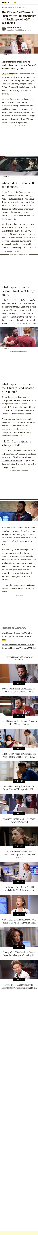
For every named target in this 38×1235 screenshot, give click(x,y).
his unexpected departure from (18, 119)
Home (4, 7)
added (31, 556)
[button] (34, 2)
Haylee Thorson (15, 27)
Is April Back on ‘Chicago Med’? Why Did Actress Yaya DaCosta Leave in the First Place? (17, 636)
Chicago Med (20, 7)
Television (10, 7)
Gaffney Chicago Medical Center (15, 87)
